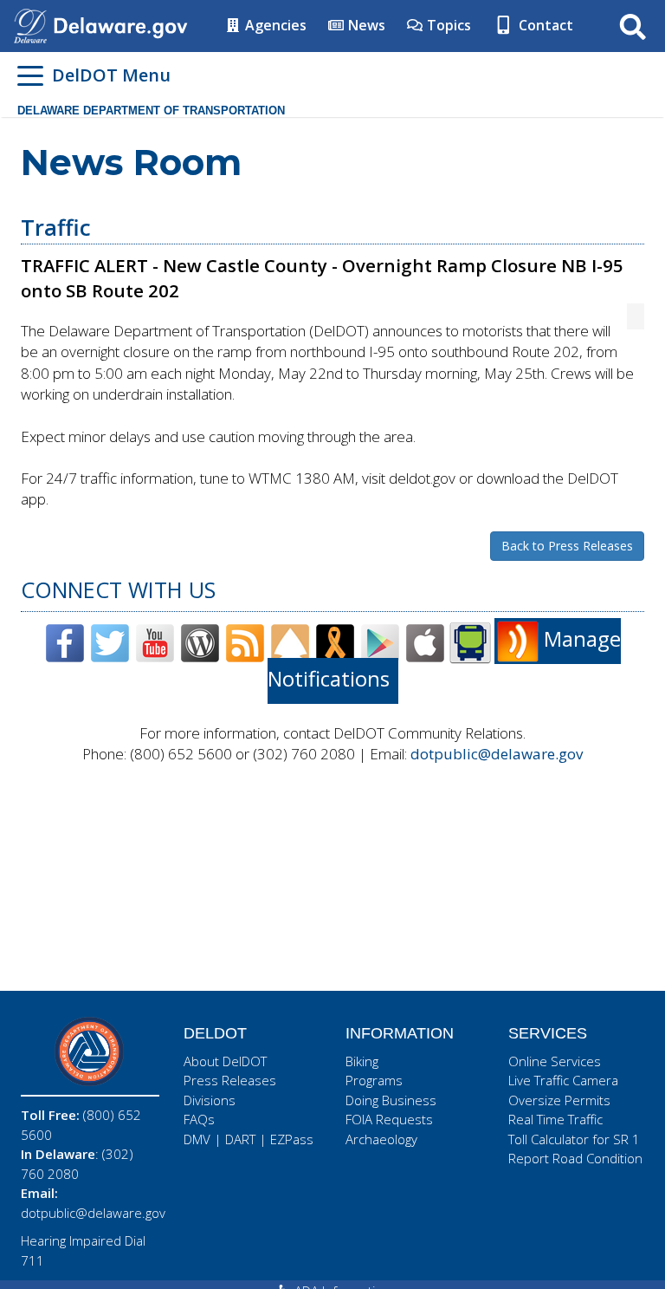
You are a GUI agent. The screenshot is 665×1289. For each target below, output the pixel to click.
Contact (544, 25)
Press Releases (230, 1080)
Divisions (210, 1100)
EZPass (291, 1139)
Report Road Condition (575, 1158)
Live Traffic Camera (563, 1080)
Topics (447, 25)
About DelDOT (225, 1061)
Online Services (554, 1061)
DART (240, 1139)
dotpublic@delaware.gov (496, 754)
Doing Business (390, 1100)
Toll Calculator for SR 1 (574, 1139)
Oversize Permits (559, 1100)
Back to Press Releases (567, 545)
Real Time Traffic (555, 1119)
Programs (374, 1080)
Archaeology (381, 1139)
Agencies (274, 25)
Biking (361, 1061)
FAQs (199, 1119)
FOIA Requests (389, 1119)
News (365, 25)
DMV (197, 1139)
